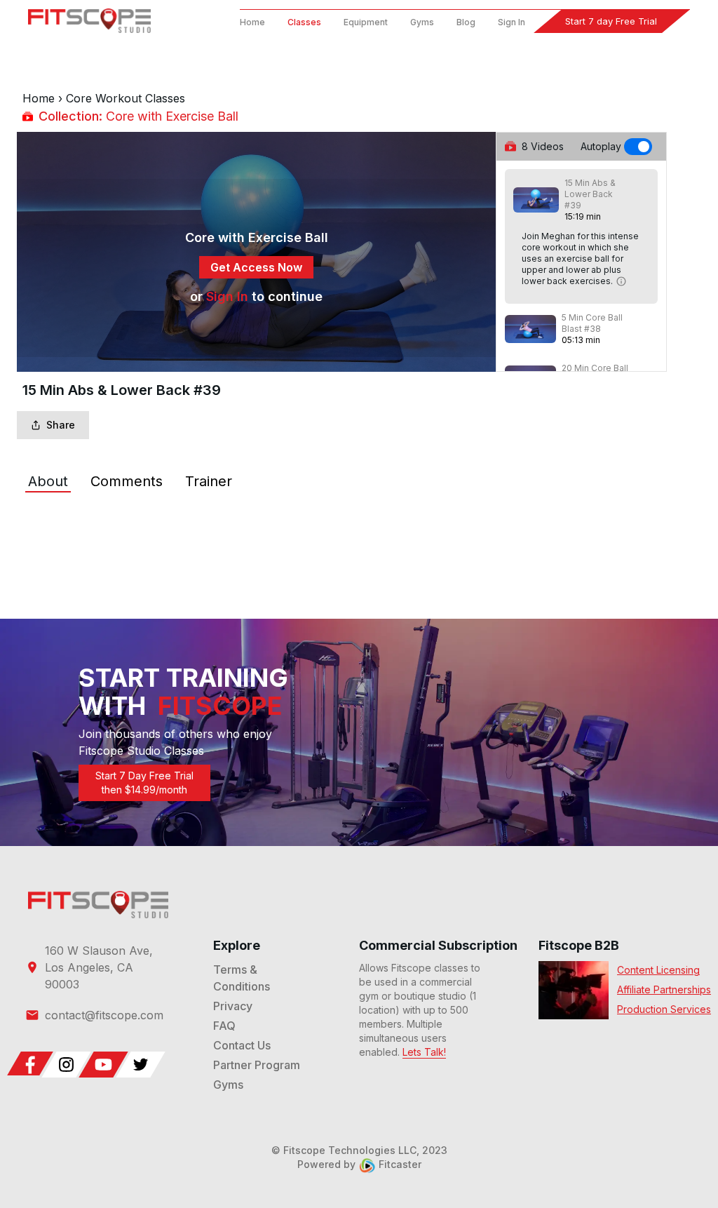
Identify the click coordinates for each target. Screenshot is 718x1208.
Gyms (422, 22)
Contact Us (242, 1045)
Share (60, 425)
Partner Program (256, 1065)
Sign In (511, 22)
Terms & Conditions (241, 977)
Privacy (232, 1006)
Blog (465, 22)
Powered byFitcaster (359, 1164)
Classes (304, 22)
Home (252, 22)
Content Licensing (658, 970)
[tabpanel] (359, 523)
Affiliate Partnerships (664, 989)
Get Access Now (256, 267)
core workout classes (125, 98)
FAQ (224, 1026)
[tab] (48, 481)
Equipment (366, 22)
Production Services (664, 1009)
